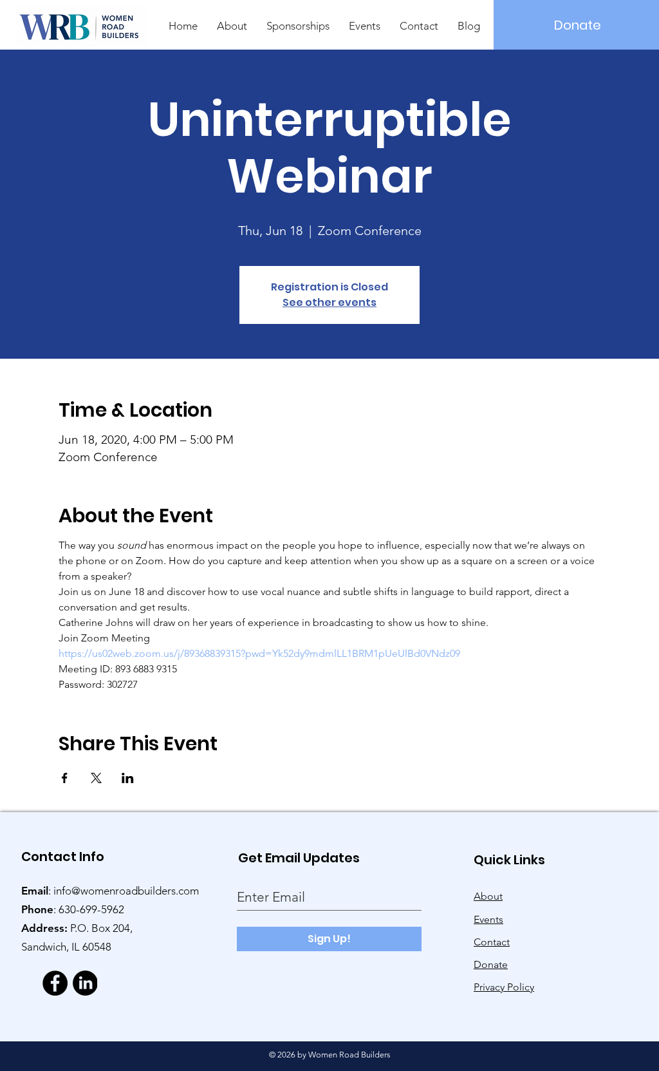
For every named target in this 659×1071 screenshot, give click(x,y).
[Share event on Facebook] (65, 778)
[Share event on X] (96, 778)
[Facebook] (55, 983)
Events (488, 919)
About (488, 896)
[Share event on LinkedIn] (128, 778)
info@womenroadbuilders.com (126, 890)
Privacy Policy (504, 987)
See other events (329, 302)
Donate (491, 964)
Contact (492, 942)
